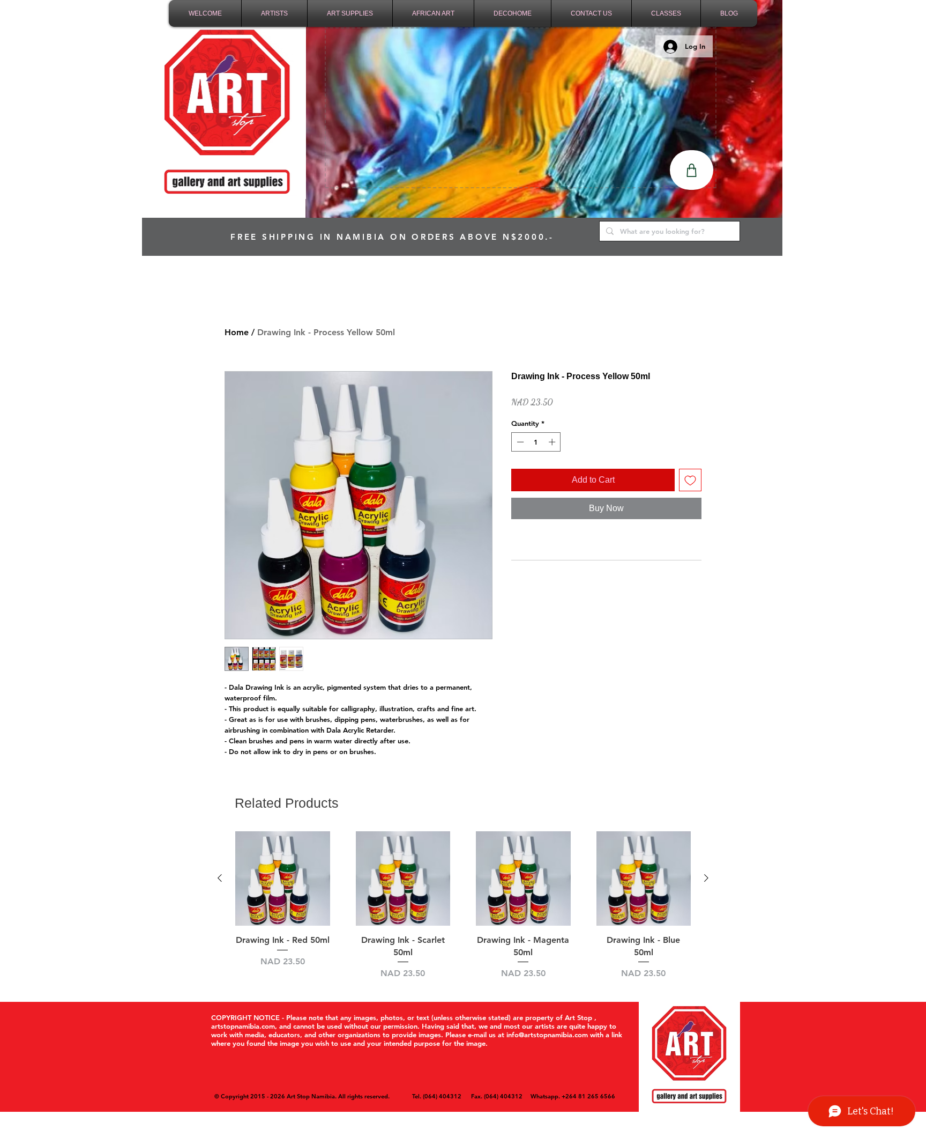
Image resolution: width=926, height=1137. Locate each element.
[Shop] (691, 170)
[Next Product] (706, 878)
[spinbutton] (536, 442)
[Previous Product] (219, 878)
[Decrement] (519, 442)
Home (237, 332)
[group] (463, 905)
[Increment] (553, 442)
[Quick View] (282, 878)
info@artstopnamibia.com (547, 1034)
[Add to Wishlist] (690, 480)
